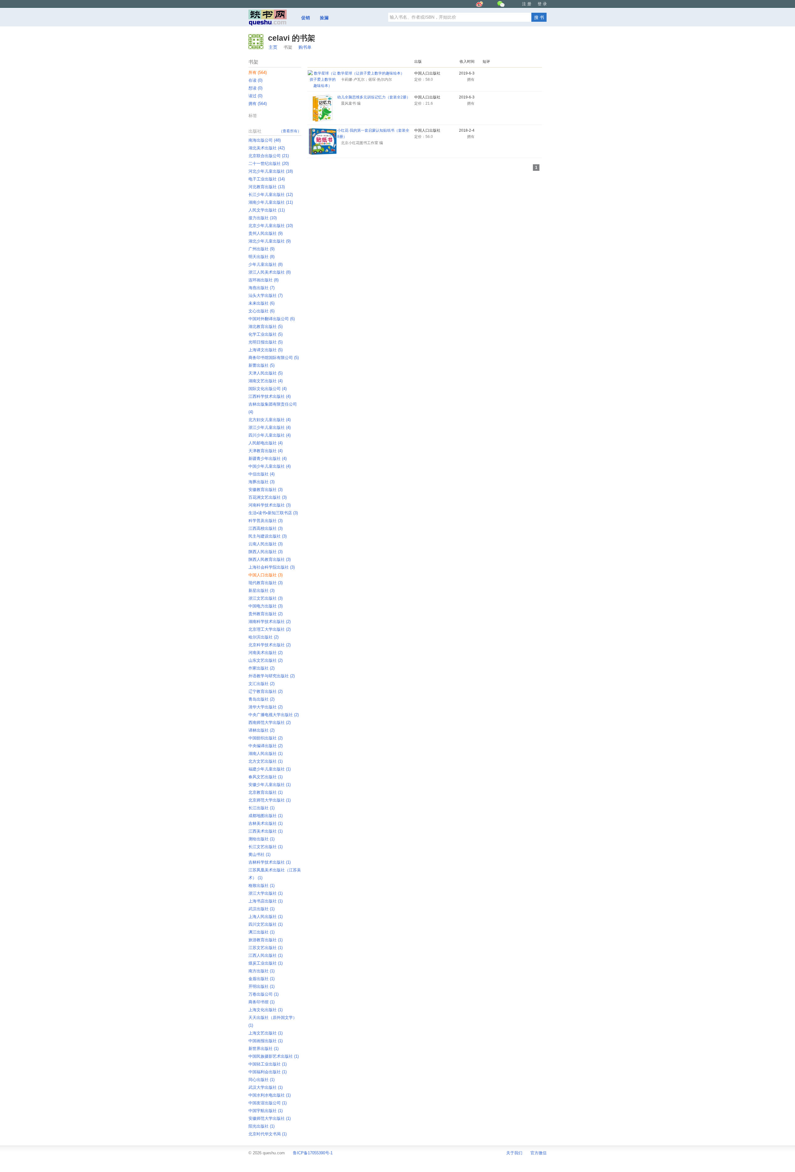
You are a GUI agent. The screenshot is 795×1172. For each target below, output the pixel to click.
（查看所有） (290, 131)
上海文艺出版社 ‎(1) (265, 1033)
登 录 (542, 4)
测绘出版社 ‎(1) (261, 839)
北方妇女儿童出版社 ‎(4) (269, 419)
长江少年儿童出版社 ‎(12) (270, 194)
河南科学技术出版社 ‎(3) (269, 505)
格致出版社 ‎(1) (261, 885)
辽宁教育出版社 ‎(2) (265, 691)
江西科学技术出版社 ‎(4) (269, 396)
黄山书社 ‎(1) (259, 854)
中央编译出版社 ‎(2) (265, 745)
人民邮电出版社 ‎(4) (265, 443)
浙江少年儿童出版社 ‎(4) (269, 427)
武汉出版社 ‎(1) (261, 908)
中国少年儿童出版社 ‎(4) (269, 466)
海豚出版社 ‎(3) (261, 481)
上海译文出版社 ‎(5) (265, 350)
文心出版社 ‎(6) (261, 311)
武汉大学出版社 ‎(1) (265, 1087)
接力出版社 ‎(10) (262, 218)
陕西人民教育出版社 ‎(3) (269, 559)
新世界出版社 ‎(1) (263, 1048)
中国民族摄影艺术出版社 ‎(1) (273, 1056)
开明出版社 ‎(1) (261, 986)
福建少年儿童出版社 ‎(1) (269, 769)
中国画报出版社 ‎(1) (265, 1040)
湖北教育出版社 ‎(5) (265, 326)
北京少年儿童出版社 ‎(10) (270, 225)
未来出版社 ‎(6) (261, 303)
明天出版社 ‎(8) (261, 256)
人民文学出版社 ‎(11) (266, 210)
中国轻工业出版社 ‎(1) (267, 1064)
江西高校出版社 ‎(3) (265, 528)
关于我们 (514, 1153)
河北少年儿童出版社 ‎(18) (270, 171)
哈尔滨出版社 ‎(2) (263, 637)
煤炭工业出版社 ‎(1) (265, 963)
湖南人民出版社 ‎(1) (265, 753)
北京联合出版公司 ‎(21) (268, 155)
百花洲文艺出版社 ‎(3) (267, 497)
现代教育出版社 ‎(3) (265, 582)
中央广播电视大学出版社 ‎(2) (273, 714)
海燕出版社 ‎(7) (261, 287)
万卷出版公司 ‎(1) (263, 994)
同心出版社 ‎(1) (261, 1079)
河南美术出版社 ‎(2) (265, 652)
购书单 (304, 47)
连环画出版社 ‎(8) (263, 280)
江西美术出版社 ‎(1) (265, 831)
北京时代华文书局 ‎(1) (267, 1134)
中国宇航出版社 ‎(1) (265, 1110)
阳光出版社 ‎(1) (261, 1126)
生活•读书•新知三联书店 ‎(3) (273, 513)
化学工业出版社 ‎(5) (265, 334)
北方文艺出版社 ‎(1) (265, 761)
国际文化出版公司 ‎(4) (267, 388)
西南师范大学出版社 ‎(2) (269, 722)
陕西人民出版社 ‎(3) (265, 551)
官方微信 (538, 1153)
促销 (305, 17)
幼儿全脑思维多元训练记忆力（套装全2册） (373, 97)
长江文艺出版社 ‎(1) (265, 846)
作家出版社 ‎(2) (261, 668)
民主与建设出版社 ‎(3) (267, 536)
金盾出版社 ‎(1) (261, 978)
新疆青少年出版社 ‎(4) (267, 458)
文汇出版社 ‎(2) (261, 683)
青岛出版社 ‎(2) (261, 699)
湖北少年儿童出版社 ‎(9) (269, 241)
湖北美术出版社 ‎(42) (266, 148)
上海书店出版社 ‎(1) (265, 901)
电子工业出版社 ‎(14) (266, 179)
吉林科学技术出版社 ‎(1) (269, 862)
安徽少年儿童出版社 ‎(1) (269, 784)
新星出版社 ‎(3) (261, 590)
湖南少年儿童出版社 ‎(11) (270, 202)
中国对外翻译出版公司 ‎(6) (271, 318)
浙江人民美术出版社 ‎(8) (269, 272)
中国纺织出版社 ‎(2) (265, 738)
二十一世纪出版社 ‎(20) (268, 163)
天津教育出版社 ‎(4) (265, 450)
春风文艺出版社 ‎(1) (265, 777)
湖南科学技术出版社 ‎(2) (269, 621)
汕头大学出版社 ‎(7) (265, 295)
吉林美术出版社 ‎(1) (265, 823)
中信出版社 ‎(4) (261, 474)
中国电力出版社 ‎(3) (265, 606)
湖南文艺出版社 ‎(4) (265, 381)
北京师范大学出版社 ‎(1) (269, 800)
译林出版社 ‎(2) (261, 730)
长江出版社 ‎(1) (261, 808)
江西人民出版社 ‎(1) (265, 955)
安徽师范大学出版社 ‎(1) (269, 1118)
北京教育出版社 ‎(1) (265, 792)
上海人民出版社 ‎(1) (265, 916)
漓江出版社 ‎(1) (261, 932)
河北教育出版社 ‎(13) (266, 186)
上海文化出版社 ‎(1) (265, 1009)
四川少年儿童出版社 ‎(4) (269, 435)
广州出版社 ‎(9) (261, 249)
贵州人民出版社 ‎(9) (265, 233)
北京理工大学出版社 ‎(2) (269, 629)
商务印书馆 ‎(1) (261, 1002)
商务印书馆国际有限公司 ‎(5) (273, 357)
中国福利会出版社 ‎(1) (267, 1072)
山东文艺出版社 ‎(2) (265, 660)
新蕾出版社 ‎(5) (261, 365)
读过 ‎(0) (255, 95)
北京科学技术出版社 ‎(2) (269, 645)
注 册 (526, 4)
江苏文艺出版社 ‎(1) (265, 947)
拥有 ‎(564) (257, 103)
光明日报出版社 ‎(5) (265, 342)
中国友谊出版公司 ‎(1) (267, 1103)
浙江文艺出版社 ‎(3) (265, 598)
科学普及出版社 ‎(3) (265, 520)
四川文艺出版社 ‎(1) (265, 924)
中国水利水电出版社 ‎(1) (269, 1095)
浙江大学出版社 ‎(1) (265, 893)
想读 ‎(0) (255, 88)
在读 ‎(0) (255, 80)
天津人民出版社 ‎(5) (265, 373)
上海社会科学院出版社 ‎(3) (271, 567)
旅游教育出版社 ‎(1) (265, 940)
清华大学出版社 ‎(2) (265, 707)
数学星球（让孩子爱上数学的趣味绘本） (370, 73)
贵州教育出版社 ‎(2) (265, 613)
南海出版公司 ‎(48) (264, 140)
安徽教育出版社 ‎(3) (265, 489)
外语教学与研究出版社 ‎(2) (271, 676)
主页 (273, 47)
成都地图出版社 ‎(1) (265, 815)
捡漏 (324, 17)
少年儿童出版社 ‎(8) (265, 264)
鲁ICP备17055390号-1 (313, 1153)
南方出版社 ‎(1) (261, 971)
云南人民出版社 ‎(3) (265, 544)
